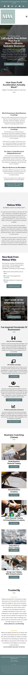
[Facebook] (5, 6)
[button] (26, 17)
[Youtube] (19, 6)
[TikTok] (16, 6)
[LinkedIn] (8, 6)
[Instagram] (12, 6)
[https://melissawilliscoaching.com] (8, 16)
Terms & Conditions (14, 661)
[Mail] (23, 6)
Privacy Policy (14, 660)
